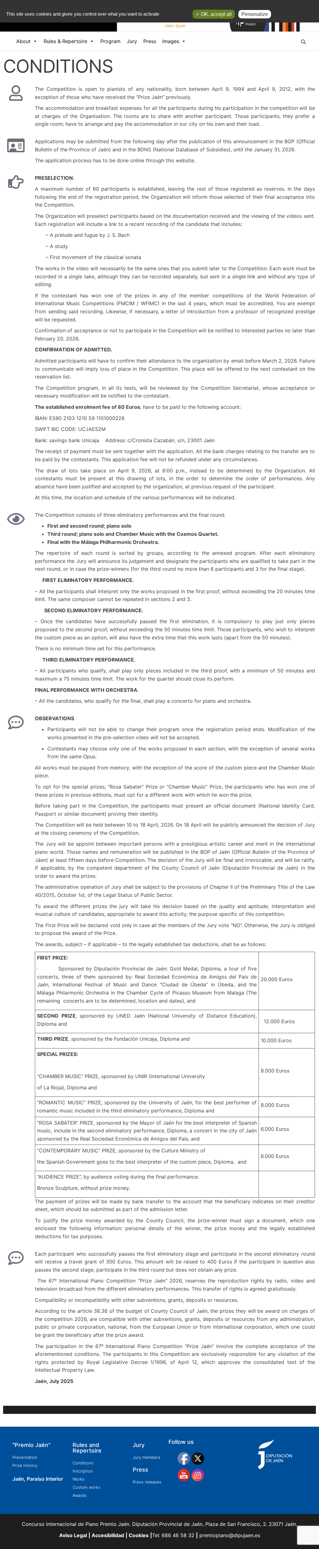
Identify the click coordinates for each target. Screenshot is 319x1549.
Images (170, 41)
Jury (132, 41)
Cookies (138, 1535)
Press (149, 41)
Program (110, 41)
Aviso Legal (73, 1535)
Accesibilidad (107, 1535)
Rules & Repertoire (65, 41)
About (23, 41)
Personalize (254, 14)
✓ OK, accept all (214, 14)
